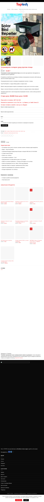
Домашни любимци (5, 487)
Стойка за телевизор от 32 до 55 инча (36, 222)
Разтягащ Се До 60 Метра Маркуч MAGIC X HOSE (7, 202)
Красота (2, 474)
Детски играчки (4, 485)
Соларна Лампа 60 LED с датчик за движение (36, 202)
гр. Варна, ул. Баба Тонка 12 (30, 102)
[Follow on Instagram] (11, 452)
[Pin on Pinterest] (10, 135)
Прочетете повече (19, 357)
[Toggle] (42, 472)
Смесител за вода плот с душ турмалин (6, 222)
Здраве (2, 472)
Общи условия (10, 493)
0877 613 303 (17, 100)
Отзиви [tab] (7, 142)
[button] (42, 4)
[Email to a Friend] (8, 135)
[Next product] (21, 11)
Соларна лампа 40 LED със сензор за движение (22, 241)
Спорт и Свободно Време (6, 483)
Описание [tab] (3, 142)
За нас (2, 461)
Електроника (3, 481)
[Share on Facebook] (4, 135)
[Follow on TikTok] (13, 452)
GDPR (17, 122)
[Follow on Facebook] (9, 452)
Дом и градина (15, 9)
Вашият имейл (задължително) (7, 111)
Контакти (3, 465)
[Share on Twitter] (6, 135)
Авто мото (3, 478)
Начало (8, 9)
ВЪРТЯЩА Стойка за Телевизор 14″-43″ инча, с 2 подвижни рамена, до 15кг (36, 241)
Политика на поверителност (20, 493)
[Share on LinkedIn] (12, 135)
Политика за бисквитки (32, 493)
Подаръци (3, 489)
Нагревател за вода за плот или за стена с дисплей (21, 202)
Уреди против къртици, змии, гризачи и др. (28, 9)
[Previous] (3, 34)
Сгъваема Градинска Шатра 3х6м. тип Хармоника (7, 261)
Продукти (3, 463)
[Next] (41, 34)
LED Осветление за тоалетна (6, 240)
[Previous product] (23, 11)
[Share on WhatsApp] (2, 135)
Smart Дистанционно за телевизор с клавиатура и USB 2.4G (21, 222)
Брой (2, 116)
